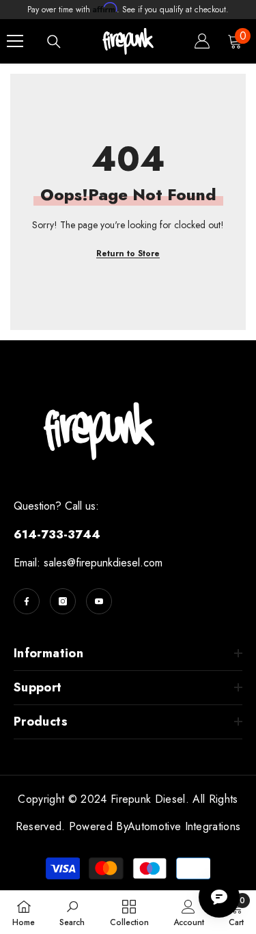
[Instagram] (63, 601)
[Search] (54, 41)
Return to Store (128, 253)
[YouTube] (99, 601)
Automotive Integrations (184, 826)
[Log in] (202, 41)
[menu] (15, 41)
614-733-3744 (57, 534)
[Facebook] (27, 601)
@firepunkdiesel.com (114, 563)
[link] (72, 912)
